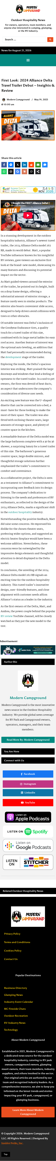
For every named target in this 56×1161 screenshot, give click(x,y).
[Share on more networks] (38, 171)
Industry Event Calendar (18, 1001)
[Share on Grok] (31, 171)
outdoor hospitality (20, 512)
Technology (11, 1029)
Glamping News (13, 994)
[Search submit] (50, 39)
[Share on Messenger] (11, 164)
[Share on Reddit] (31, 164)
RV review (7, 616)
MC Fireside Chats (15, 1008)
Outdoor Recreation (16, 1015)
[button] (28, 60)
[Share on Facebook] (4, 164)
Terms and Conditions (17, 942)
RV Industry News (14, 1022)
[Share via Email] (38, 164)
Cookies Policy (12, 950)
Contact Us (11, 959)
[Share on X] (17, 164)
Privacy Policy (12, 933)
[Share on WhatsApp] (4, 171)
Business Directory (15, 987)
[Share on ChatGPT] (11, 171)
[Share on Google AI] (17, 171)
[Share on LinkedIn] (24, 164)
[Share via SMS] (45, 164)
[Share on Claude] (24, 171)
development (13, 357)
